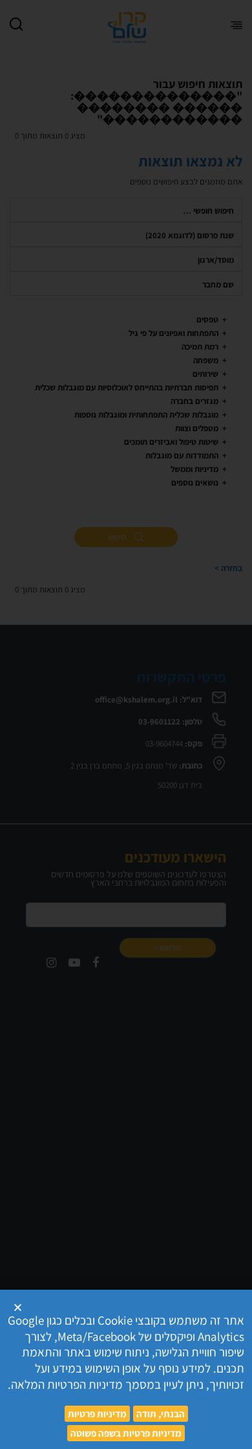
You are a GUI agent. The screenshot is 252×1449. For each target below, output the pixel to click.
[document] (126, 724)
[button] (18, 1307)
